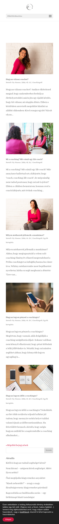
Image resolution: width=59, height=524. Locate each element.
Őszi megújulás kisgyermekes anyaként (25, 478)
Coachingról (37, 82)
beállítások (24, 512)
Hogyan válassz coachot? (17, 79)
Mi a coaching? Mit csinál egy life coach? (24, 159)
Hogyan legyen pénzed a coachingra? (23, 317)
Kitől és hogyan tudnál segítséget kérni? (26, 463)
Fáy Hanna (16, 82)
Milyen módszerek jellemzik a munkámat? (25, 235)
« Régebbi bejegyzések (17, 445)
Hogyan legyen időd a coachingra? (21, 396)
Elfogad (8, 519)
